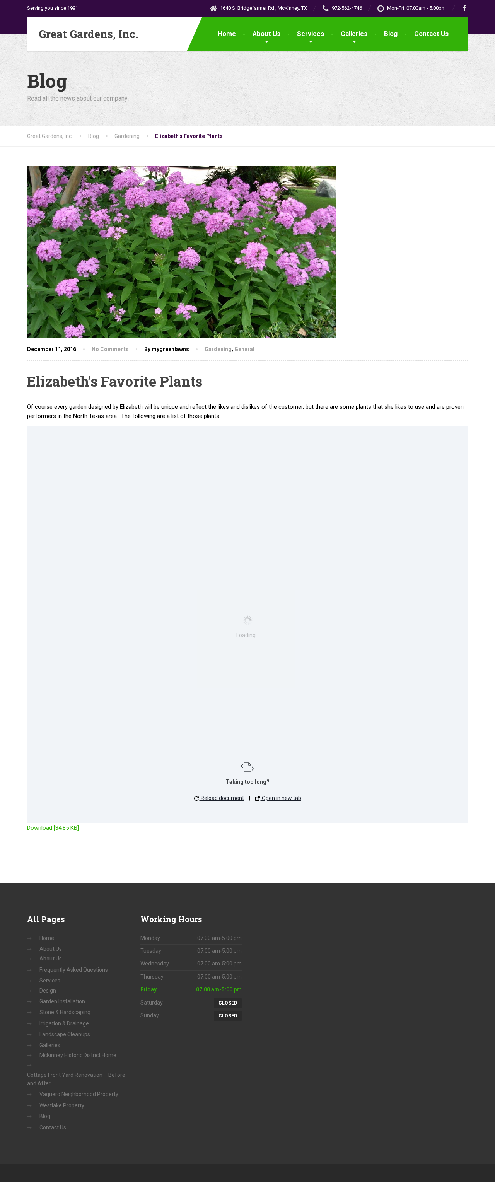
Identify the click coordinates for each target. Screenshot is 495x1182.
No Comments (110, 349)
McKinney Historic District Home (77, 1055)
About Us (266, 34)
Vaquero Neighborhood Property (78, 1094)
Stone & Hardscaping (64, 1012)
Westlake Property (61, 1105)
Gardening (218, 349)
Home (227, 34)
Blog (391, 34)
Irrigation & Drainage (64, 1023)
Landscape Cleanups (64, 1034)
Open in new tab (281, 798)
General (244, 349)
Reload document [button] (222, 798)
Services (310, 34)
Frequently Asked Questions (73, 970)
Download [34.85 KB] (53, 827)
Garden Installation (62, 1001)
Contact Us (431, 34)
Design (47, 991)
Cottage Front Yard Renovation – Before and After (76, 1079)
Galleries (354, 34)
